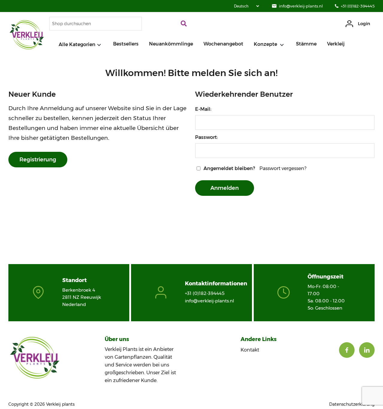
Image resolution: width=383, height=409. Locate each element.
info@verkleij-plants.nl (301, 6)
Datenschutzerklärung (352, 404)
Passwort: (206, 137)
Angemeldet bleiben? (229, 168)
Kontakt (250, 350)
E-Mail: (203, 109)
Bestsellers (126, 44)
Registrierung (37, 159)
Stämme (306, 44)
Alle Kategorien (77, 44)
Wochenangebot (223, 44)
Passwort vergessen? (282, 168)
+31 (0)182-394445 (358, 6)
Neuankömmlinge (171, 44)
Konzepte (266, 44)
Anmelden (224, 188)
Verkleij (336, 44)
